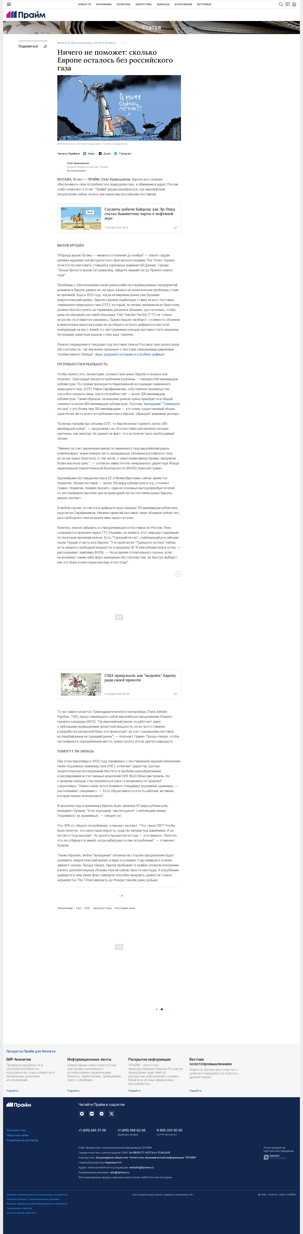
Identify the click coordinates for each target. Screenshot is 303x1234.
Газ (78, 908)
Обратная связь (17, 1135)
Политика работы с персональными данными (32, 1199)
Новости (84, 4)
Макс (91, 153)
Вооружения (183, 4)
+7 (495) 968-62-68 (131, 1132)
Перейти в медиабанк (115, 143)
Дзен (107, 153)
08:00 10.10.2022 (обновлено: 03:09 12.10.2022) (86, 42)
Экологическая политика (21, 1212)
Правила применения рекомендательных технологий (36, 1203)
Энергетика (143, 4)
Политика (123, 4)
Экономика (104, 4)
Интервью (204, 4)
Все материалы (76, 170)
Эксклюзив (65, 908)
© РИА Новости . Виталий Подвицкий (78, 143)
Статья (151, 27)
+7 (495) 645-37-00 (92, 1130)
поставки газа (125, 908)
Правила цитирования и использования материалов (37, 1194)
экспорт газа (102, 908)
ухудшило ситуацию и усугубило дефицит (134, 354)
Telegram (125, 153)
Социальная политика (19, 1208)
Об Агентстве (16, 1130)
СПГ (87, 908)
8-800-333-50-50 (169, 1132)
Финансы (163, 4)
